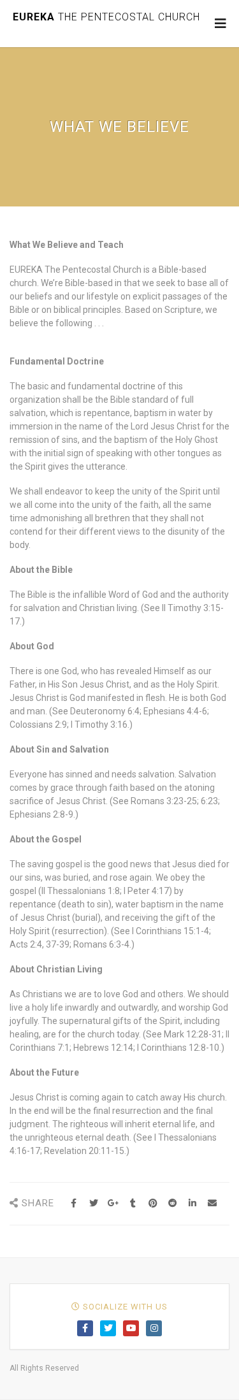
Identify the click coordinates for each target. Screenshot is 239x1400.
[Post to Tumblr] (133, 1203)
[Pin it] (153, 1203)
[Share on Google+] (113, 1203)
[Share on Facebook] (74, 1203)
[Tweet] (93, 1203)
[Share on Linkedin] (192, 1203)
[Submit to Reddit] (172, 1203)
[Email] (212, 1203)
